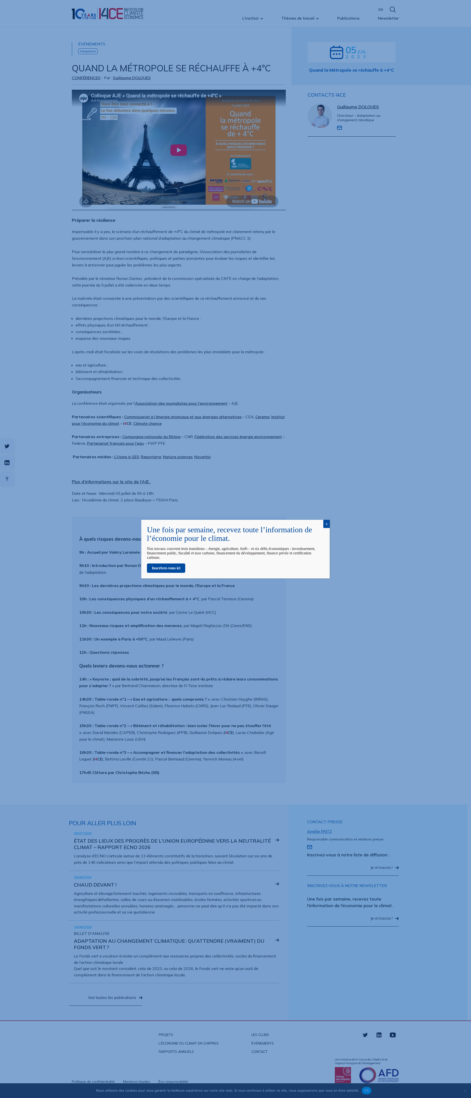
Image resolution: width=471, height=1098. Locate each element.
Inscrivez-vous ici (166, 568)
